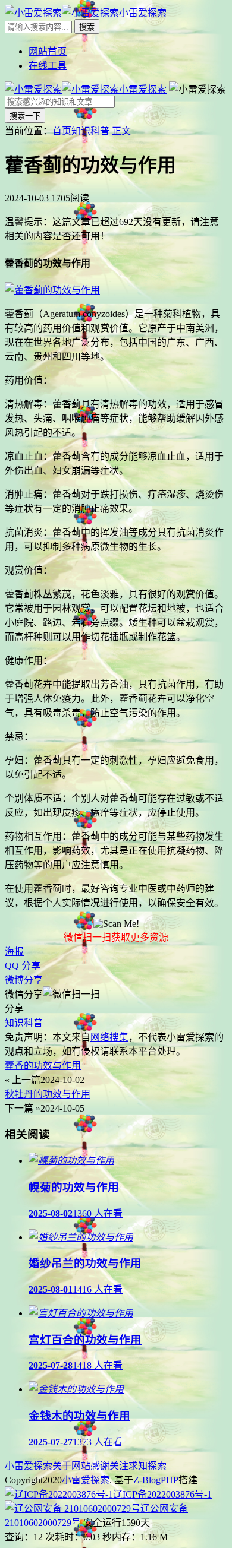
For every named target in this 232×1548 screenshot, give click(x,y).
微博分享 (24, 980)
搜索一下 (25, 116)
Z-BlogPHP (155, 1480)
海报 (14, 951)
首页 (61, 131)
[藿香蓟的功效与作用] (52, 290)
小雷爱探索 (28, 1466)
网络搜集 (109, 1037)
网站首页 (48, 51)
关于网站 (71, 1466)
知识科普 (90, 131)
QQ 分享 (22, 966)
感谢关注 (109, 1466)
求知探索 (147, 1466)
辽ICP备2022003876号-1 (162, 1494)
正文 (121, 131)
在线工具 (48, 66)
